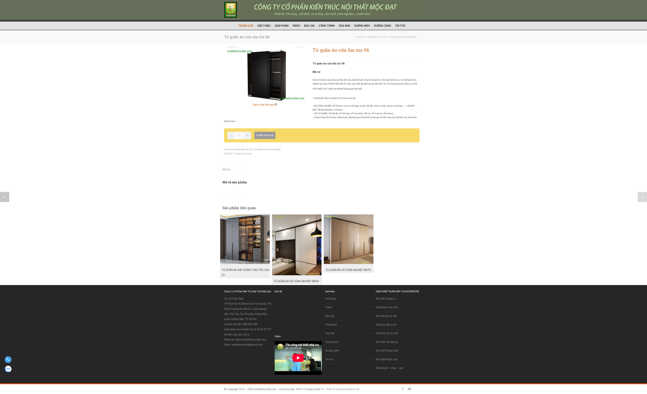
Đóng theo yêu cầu (244, 149)
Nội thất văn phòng (387, 342)
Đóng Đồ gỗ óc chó (387, 333)
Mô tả (226, 169)
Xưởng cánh (382, 25)
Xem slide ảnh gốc (264, 104)
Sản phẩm (282, 25)
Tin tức (400, 25)
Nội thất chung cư (386, 298)
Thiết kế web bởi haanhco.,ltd (342, 389)
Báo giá (309, 25)
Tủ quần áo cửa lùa (242, 153)
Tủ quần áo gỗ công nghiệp (267, 149)
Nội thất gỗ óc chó (386, 316)
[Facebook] (402, 389)
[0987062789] (8, 359)
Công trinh (327, 25)
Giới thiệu (264, 25)
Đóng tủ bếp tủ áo (386, 324)
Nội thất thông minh (387, 350)
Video (296, 25)
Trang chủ (245, 25)
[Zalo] (416, 389)
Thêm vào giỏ (265, 135)
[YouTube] (409, 389)
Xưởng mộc (362, 25)
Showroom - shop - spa (389, 368)
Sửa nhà (344, 25)
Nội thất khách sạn (386, 359)
